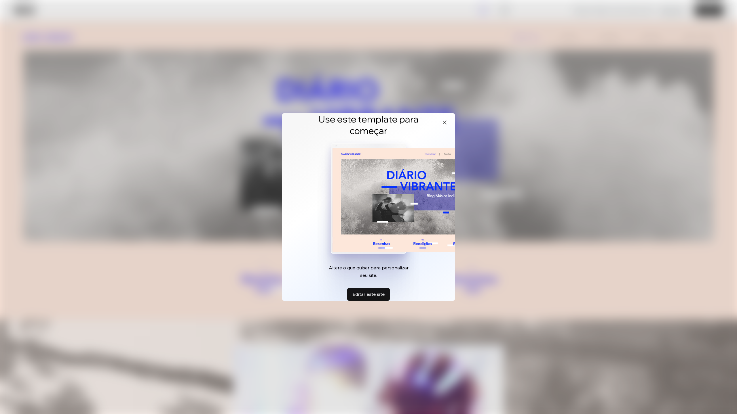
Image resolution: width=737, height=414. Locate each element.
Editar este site (368, 294)
